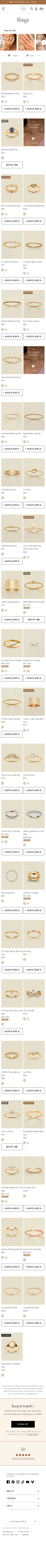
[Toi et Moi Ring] (34, 758)
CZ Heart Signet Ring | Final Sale (11, 1189)
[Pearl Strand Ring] (12, 876)
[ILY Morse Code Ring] (12, 245)
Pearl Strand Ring (8, 893)
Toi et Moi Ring (28, 775)
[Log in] (37, 9)
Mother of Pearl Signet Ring (11, 1249)
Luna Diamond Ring (30, 1307)
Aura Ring (27, 951)
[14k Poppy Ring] (34, 1170)
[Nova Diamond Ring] (12, 1290)
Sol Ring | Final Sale (30, 893)
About (10, 1491)
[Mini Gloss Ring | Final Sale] (12, 643)
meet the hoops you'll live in (23, 2)
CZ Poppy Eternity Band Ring (32, 263)
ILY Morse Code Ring (9, 262)
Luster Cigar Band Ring (10, 602)
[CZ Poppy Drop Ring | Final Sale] (12, 993)
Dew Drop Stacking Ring (10, 206)
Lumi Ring (27, 1072)
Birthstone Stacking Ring (10, 321)
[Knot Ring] (34, 472)
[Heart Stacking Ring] (12, 528)
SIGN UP (23, 1424)
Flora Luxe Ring (7, 1131)
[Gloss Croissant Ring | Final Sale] (34, 814)
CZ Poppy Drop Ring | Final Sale (11, 1012)
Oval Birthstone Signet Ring (33, 206)
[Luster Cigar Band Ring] (12, 585)
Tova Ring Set (28, 1010)
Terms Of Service (10, 1534)
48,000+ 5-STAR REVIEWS (23, 1458)
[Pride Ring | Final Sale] (34, 643)
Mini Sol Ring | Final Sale (10, 831)
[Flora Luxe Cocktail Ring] (12, 758)
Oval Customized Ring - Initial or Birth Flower (32, 547)
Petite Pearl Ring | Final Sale (33, 602)
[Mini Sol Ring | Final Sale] (12, 814)
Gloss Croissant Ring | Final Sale (33, 832)
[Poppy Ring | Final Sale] (34, 1232)
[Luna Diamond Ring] (34, 1290)
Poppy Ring (27, 93)
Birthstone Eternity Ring (10, 93)
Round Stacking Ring (31, 321)
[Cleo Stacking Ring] (12, 472)
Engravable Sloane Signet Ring (33, 1133)
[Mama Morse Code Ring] (12, 360)
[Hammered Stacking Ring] (12, 416)
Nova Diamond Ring (9, 1307)
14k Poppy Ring (29, 1187)
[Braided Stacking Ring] (34, 416)
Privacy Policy (24, 1531)
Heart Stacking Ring (9, 546)
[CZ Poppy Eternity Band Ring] (34, 245)
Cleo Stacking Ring (8, 489)
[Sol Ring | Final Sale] (34, 876)
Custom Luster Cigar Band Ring (33, 720)
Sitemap (25, 1534)
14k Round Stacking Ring (10, 719)
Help (9, 1505)
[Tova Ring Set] (34, 993)
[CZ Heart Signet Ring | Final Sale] (12, 1170)
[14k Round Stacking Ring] (12, 702)
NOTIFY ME (12, 165)
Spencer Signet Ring (9, 149)
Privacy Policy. (32, 1434)
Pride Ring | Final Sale (31, 660)
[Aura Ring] (34, 934)
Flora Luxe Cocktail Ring (10, 775)
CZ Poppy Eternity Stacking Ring (12, 953)
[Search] (32, 9)
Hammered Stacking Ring (11, 433)
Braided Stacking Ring (31, 433)
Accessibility (8, 1531)
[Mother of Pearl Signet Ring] (12, 1232)
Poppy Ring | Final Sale (32, 1249)
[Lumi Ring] (34, 1055)
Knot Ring (27, 489)
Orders (11, 1498)
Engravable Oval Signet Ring (10, 1365)
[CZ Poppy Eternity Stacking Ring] (12, 934)
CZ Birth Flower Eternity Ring (10, 1073)
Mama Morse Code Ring (10, 377)
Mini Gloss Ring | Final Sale (11, 660)
